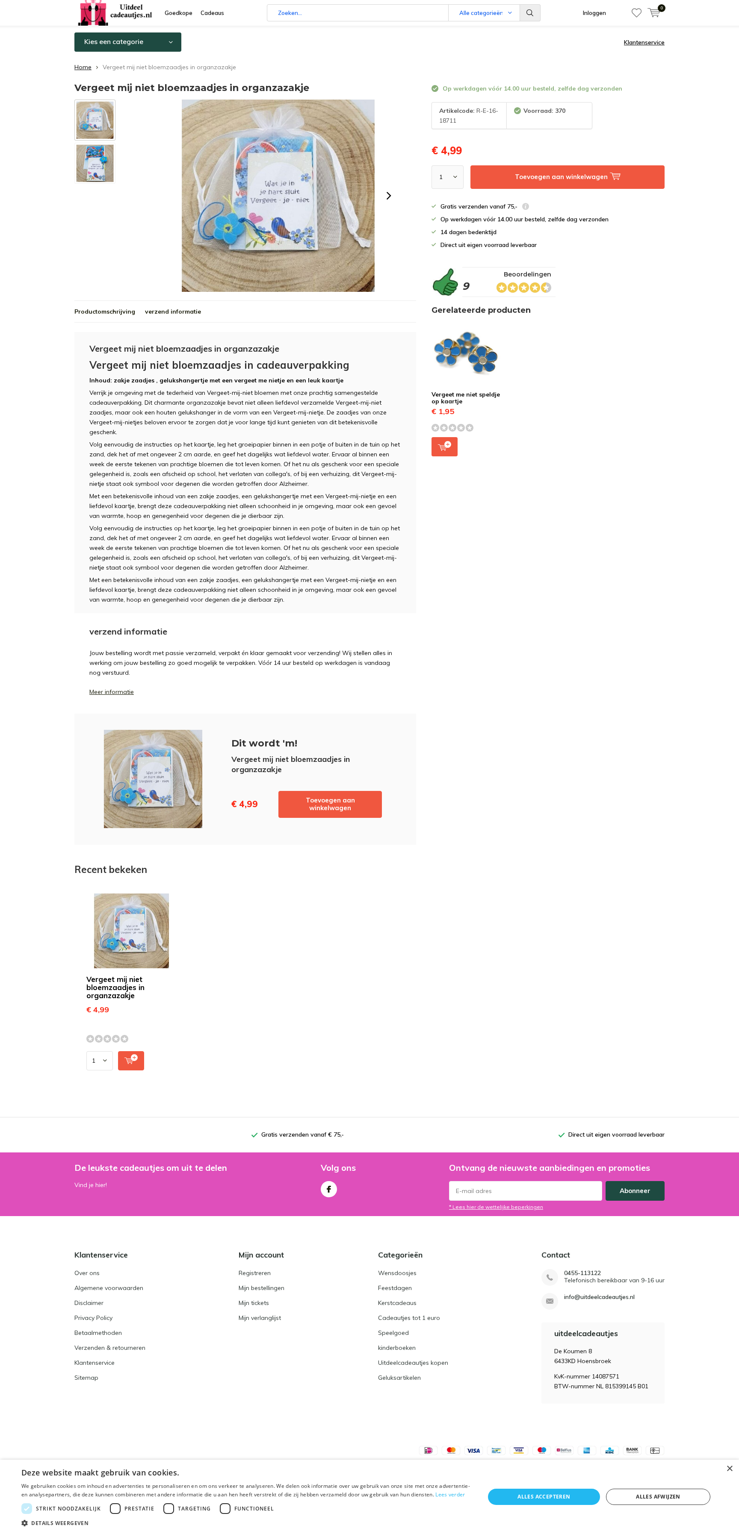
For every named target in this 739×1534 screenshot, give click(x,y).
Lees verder (450, 1494)
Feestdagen (395, 1288)
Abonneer (635, 1191)
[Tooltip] (525, 207)
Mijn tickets (254, 1303)
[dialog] (369, 1497)
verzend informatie (173, 311)
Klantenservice (644, 42)
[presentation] (388, 195)
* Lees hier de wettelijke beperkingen (496, 1207)
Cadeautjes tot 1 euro (409, 1318)
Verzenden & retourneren (109, 1348)
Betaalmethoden (98, 1333)
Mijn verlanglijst (260, 1318)
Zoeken (530, 12)
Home (83, 67)
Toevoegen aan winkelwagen (330, 804)
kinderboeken (397, 1348)
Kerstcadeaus (397, 1303)
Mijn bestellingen (261, 1288)
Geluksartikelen (399, 1377)
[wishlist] (636, 13)
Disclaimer (88, 1303)
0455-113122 (582, 1273)
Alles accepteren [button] (543, 1496)
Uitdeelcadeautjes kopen (413, 1362)
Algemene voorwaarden (108, 1288)
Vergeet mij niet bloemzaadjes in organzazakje (115, 987)
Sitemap (86, 1377)
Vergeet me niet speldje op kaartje (466, 398)
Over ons (87, 1273)
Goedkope (178, 12)
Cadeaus (212, 12)
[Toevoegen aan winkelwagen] (131, 1060)
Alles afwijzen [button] (658, 1496)
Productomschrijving (104, 311)
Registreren (255, 1273)
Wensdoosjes (397, 1273)
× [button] (729, 1469)
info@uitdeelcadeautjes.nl (599, 1297)
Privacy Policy (93, 1318)
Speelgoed (393, 1333)
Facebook (329, 1189)
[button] (246, 1523)
